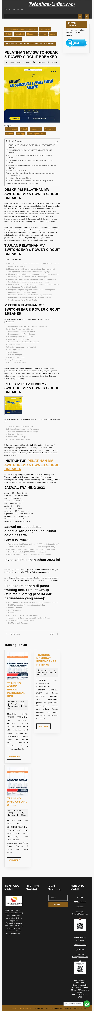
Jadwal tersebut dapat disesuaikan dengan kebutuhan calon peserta (31, 173)
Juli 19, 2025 (16, 811)
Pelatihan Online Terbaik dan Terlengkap (21, 29)
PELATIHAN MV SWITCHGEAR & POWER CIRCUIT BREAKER (32, 465)
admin (28, 62)
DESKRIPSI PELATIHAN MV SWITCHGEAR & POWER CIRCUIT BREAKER (31, 146)
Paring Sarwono (17, 704)
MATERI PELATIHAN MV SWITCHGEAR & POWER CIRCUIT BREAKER (29, 156)
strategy (53, 34)
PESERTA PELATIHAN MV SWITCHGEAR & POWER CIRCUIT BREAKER (30, 162)
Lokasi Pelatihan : (16, 175)
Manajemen (31, 34)
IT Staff (8, 34)
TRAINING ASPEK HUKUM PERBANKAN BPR (16, 690)
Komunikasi (19, 34)
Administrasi (45, 29)
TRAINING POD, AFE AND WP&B (17, 801)
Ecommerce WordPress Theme (21, 1008)
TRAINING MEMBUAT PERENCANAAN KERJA (46, 659)
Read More (14, 758)
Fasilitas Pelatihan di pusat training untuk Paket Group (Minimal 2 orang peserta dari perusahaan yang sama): (30, 182)
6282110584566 (80, 902)
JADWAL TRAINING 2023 (16, 171)
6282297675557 (80, 945)
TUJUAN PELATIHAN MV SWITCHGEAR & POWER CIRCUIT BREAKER (29, 151)
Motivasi (43, 34)
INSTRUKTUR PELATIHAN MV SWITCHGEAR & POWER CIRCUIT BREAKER (31, 167)
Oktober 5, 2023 (15, 62)
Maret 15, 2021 (46, 670)
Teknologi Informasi (13, 39)
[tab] (80, 16)
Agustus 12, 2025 (17, 702)
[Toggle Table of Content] (55, 142)
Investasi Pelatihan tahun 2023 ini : (19, 178)
